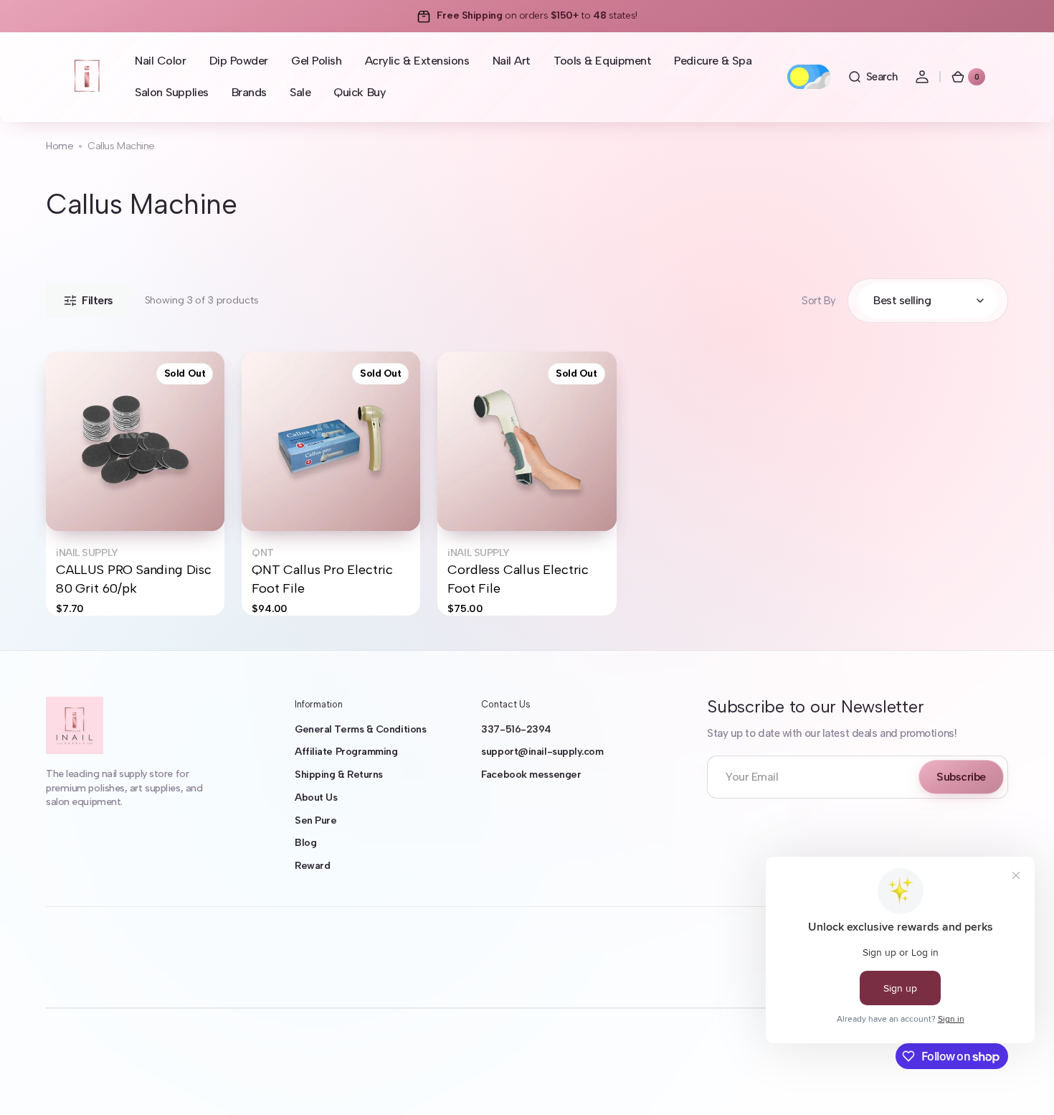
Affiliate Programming (346, 751)
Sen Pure (315, 820)
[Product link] (135, 484)
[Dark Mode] (808, 77)
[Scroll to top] (1022, 1083)
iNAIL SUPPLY (87, 553)
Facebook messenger (531, 774)
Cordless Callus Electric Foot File (518, 579)
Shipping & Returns (339, 774)
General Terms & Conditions (360, 729)
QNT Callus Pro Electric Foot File (322, 579)
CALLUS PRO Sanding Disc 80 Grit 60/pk (134, 579)
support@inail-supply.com (542, 751)
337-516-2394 (516, 729)
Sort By (819, 300)
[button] (873, 77)
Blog (305, 843)
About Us (316, 797)
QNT (263, 553)
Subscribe (961, 777)
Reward (312, 866)
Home (59, 146)
